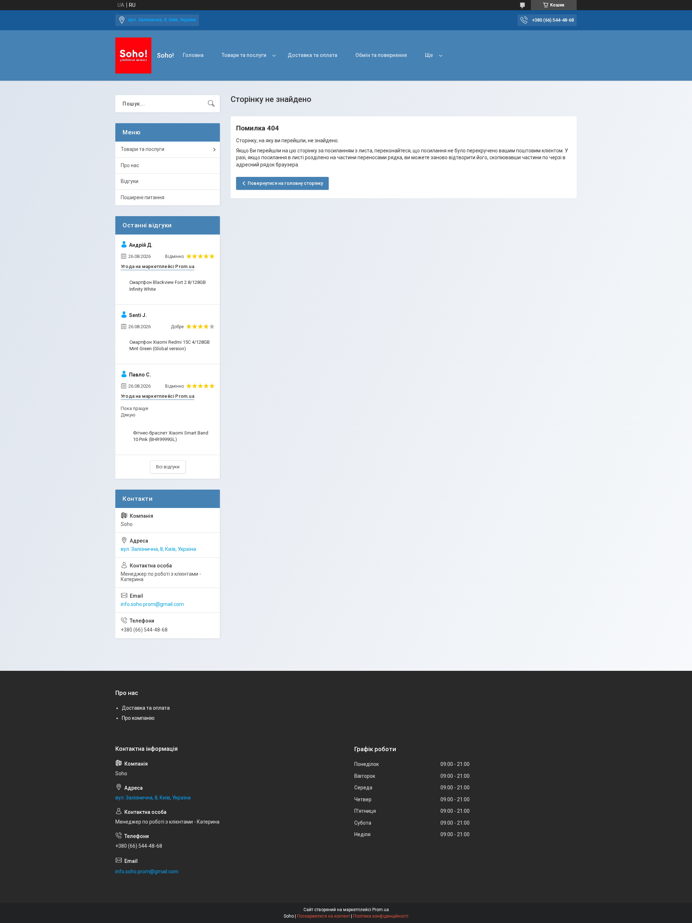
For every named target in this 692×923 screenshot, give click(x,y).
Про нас (130, 165)
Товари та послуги (244, 55)
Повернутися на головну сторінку (285, 183)
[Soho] (133, 55)
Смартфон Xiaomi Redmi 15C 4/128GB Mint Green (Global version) (169, 345)
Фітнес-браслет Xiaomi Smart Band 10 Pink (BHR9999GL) (170, 436)
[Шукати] (211, 103)
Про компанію (138, 718)
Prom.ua (380, 909)
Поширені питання (142, 197)
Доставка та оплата (312, 55)
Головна (193, 55)
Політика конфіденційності (380, 916)
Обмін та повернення (381, 55)
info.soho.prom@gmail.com (152, 604)
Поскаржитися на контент (323, 916)
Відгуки (129, 181)
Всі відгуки (167, 466)
